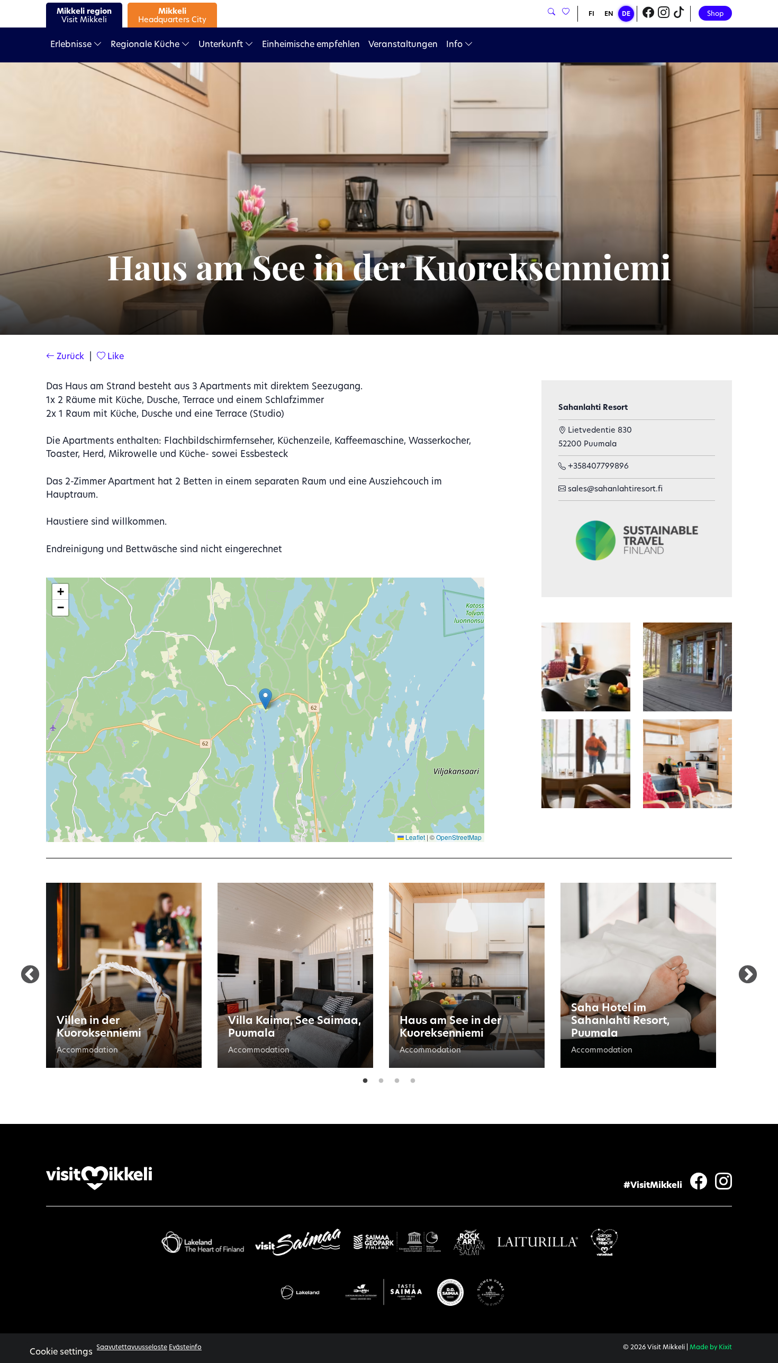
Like (114, 357)
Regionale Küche (146, 45)
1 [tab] (365, 1078)
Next (747, 975)
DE (626, 14)
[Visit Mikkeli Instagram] (664, 14)
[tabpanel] (124, 975)
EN (608, 14)
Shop (715, 14)
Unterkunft (221, 45)
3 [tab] (397, 1078)
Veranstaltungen (403, 45)
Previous (30, 975)
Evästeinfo (185, 1347)
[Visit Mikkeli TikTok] (679, 14)
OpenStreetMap (459, 837)
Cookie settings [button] (61, 1352)
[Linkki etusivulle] (99, 1178)
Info (455, 45)
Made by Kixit (711, 1347)
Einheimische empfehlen (311, 45)
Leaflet (414, 837)
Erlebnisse (72, 45)
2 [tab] (381, 1078)
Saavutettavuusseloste (131, 1347)
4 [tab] (413, 1078)
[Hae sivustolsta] (551, 12)
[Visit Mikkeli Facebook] (648, 14)
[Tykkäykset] (564, 12)
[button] (265, 699)
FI (591, 14)
